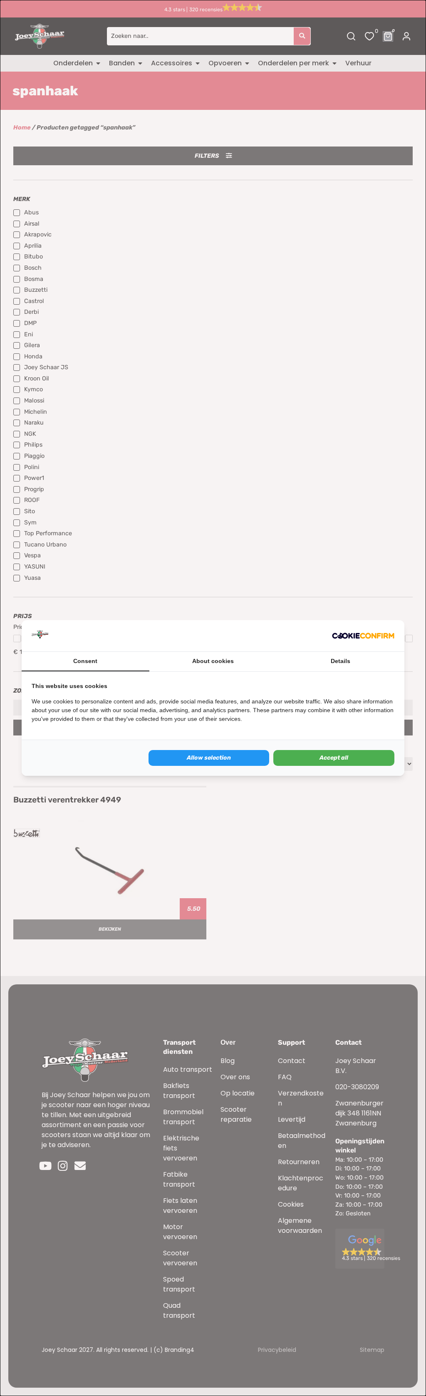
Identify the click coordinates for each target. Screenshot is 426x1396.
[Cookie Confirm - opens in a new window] (363, 636)
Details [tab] (340, 661)
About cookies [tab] (213, 661)
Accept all (334, 757)
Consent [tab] (85, 661)
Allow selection (209, 757)
